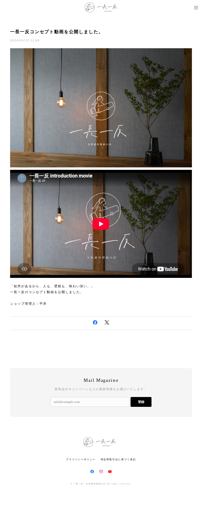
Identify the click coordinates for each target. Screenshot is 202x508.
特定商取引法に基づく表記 (118, 459)
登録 (141, 402)
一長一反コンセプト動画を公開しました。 (56, 31)
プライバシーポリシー (80, 459)
